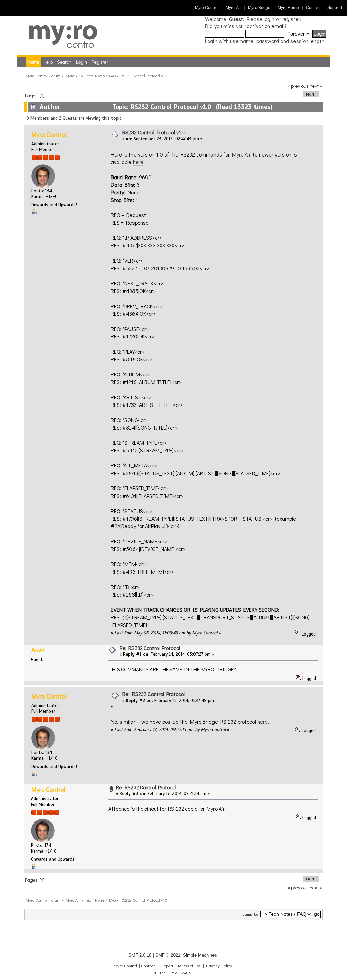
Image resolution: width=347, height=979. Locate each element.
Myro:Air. (242, 154)
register (291, 18)
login (269, 18)
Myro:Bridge (259, 7)
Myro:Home (288, 7)
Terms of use (189, 965)
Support (334, 7)
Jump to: (251, 914)
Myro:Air (233, 7)
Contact (313, 7)
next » (316, 86)
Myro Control (207, 7)
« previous (298, 86)
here (138, 161)
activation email (265, 25)
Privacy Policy (219, 965)
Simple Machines (200, 955)
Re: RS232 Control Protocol (150, 648)
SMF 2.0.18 (139, 955)
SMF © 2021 (167, 955)
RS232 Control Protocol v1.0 (154, 132)
